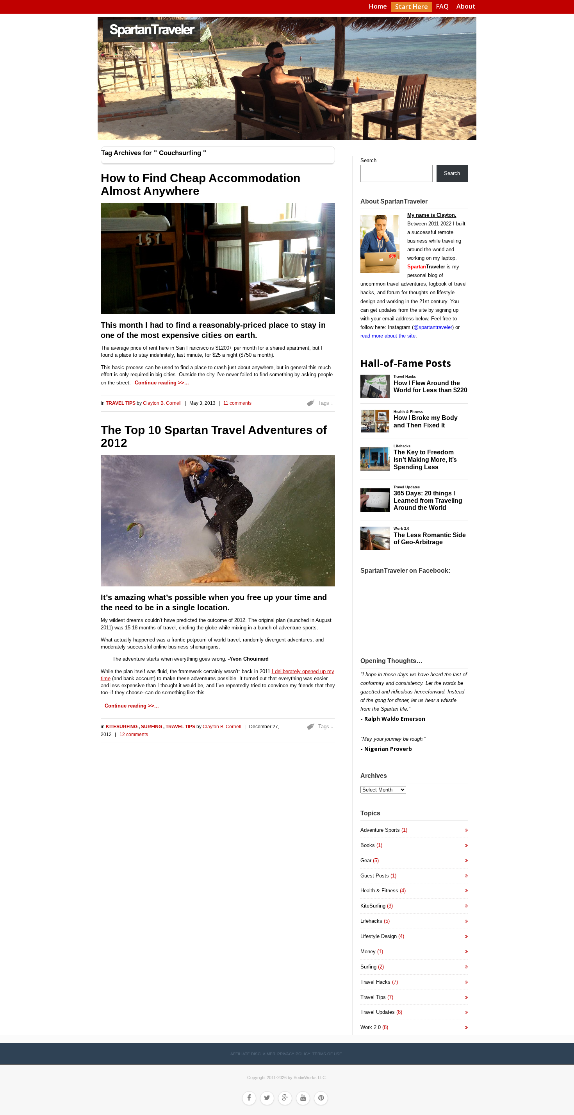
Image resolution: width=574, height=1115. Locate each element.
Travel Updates (377, 1012)
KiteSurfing (122, 726)
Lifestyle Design (378, 936)
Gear (365, 860)
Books (367, 845)
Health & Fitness (379, 890)
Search (368, 160)
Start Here (411, 6)
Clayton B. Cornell (162, 403)
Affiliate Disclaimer (252, 1054)
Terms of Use (327, 1054)
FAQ (442, 6)
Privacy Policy (293, 1054)
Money (368, 951)
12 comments (133, 734)
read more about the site (387, 336)
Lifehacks (371, 921)
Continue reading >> (159, 383)
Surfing (152, 726)
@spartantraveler (433, 327)
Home (378, 6)
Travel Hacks (375, 982)
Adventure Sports (380, 830)
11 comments (237, 403)
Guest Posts (374, 876)
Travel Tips (121, 403)
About (466, 6)
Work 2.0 (370, 1027)
